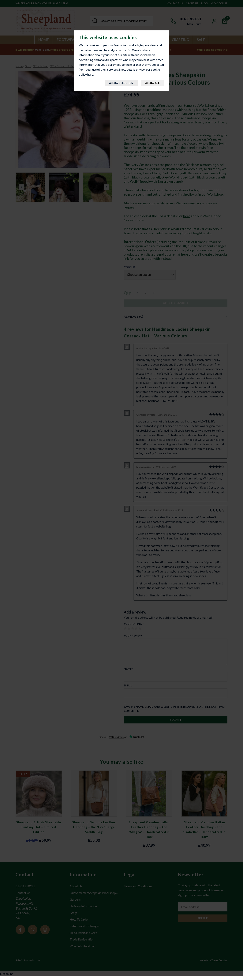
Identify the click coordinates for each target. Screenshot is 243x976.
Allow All (152, 83)
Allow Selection (121, 83)
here (90, 74)
